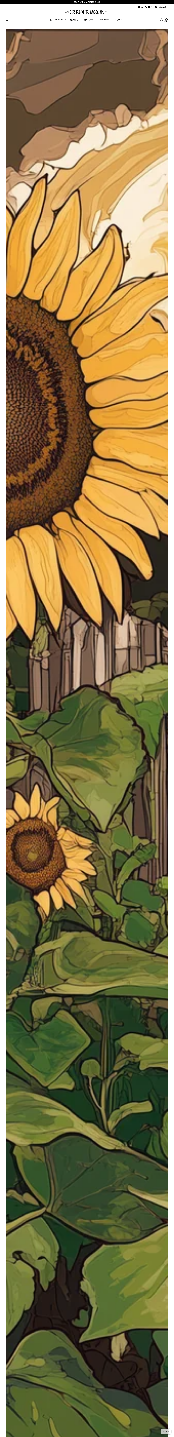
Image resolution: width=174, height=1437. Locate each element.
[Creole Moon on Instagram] (142, 7)
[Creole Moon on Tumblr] (149, 7)
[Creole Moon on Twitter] (152, 7)
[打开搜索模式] (7, 19)
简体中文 (162, 7)
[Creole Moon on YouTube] (156, 7)
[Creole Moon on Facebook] (139, 7)
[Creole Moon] (87, 12)
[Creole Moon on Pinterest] (146, 7)
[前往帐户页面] (161, 19)
